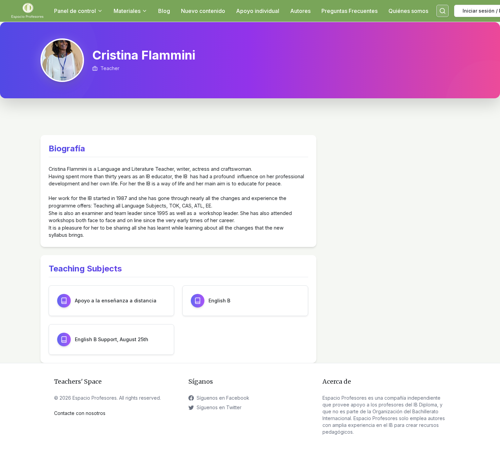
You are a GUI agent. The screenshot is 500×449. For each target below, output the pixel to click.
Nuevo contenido (203, 10)
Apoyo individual (257, 10)
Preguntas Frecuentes (349, 10)
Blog (164, 10)
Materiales (127, 10)
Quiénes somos (408, 10)
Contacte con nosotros (79, 413)
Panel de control (75, 10)
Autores (300, 10)
